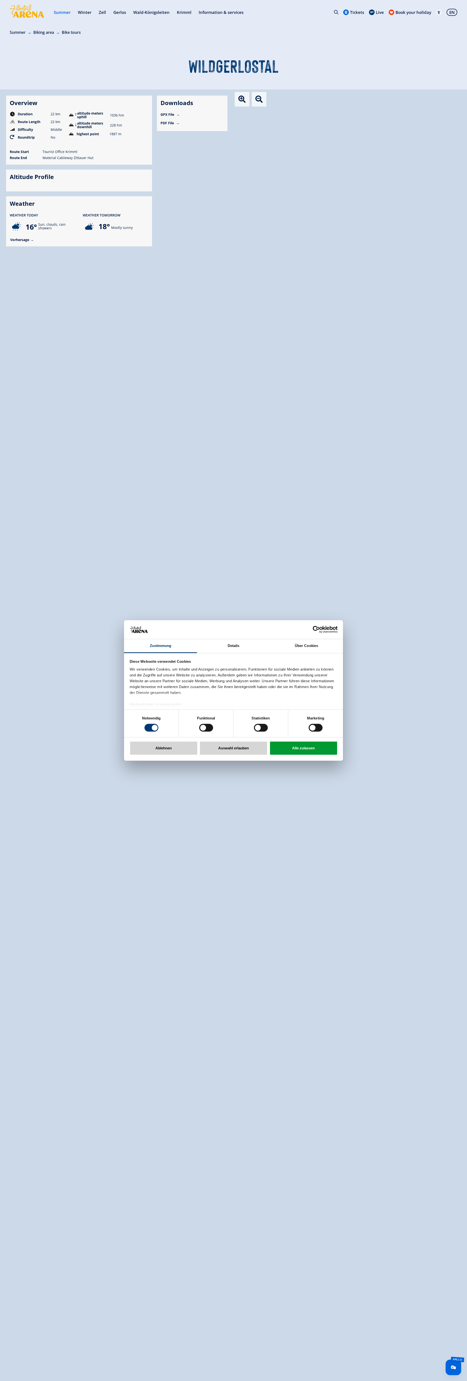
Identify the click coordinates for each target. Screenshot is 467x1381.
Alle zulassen (303, 748)
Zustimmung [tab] (160, 646)
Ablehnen (163, 748)
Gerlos (119, 12)
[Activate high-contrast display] (439, 12)
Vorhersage (19, 239)
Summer (62, 12)
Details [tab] (234, 646)
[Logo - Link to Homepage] (27, 11)
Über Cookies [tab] (306, 646)
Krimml (184, 12)
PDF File (168, 123)
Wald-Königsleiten (151, 12)
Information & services (221, 12)
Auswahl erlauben (233, 748)
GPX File (168, 114)
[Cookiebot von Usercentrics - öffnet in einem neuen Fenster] (316, 629)
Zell (102, 12)
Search (336, 12)
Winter (84, 12)
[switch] (206, 728)
